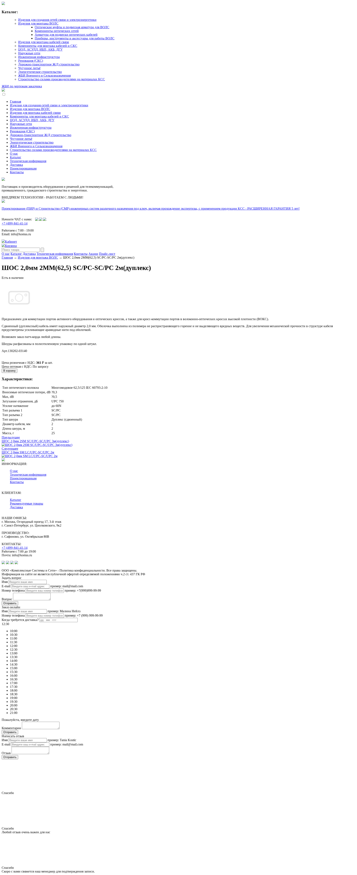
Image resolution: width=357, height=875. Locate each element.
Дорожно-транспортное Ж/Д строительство (49, 64)
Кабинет (11, 241)
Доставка (16, 164)
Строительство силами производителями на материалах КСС (61, 79)
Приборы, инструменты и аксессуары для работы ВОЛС (74, 38)
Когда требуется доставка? (20, 620)
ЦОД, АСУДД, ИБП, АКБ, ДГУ (40, 49)
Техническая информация (28, 161)
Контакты (17, 172)
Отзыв (6, 753)
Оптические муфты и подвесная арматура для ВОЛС (72, 27)
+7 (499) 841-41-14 (14, 223)
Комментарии (11, 728)
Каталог (15, 157)
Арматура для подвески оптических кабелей (66, 34)
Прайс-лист (107, 254)
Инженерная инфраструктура (39, 57)
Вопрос (7, 599)
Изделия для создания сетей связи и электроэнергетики (57, 19)
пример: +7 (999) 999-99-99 (84, 615)
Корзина (11, 245)
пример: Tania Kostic (62, 740)
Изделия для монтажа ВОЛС (38, 23)
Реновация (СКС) (30, 60)
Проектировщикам (23, 168)
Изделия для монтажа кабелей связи (43, 42)
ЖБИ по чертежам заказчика (22, 86)
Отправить (10, 603)
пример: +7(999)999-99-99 (83, 590)
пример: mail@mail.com (66, 586)
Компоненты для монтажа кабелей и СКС (47, 46)
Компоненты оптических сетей (57, 31)
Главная (15, 101)
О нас (14, 153)
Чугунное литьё (29, 68)
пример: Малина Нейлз (64, 611)
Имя (5, 582)
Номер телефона (13, 590)
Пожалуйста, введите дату (20, 720)
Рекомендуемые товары (26, 503)
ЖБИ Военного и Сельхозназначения (44, 75)
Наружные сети (29, 53)
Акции (93, 254)
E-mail (6, 586)
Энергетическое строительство (40, 72)
